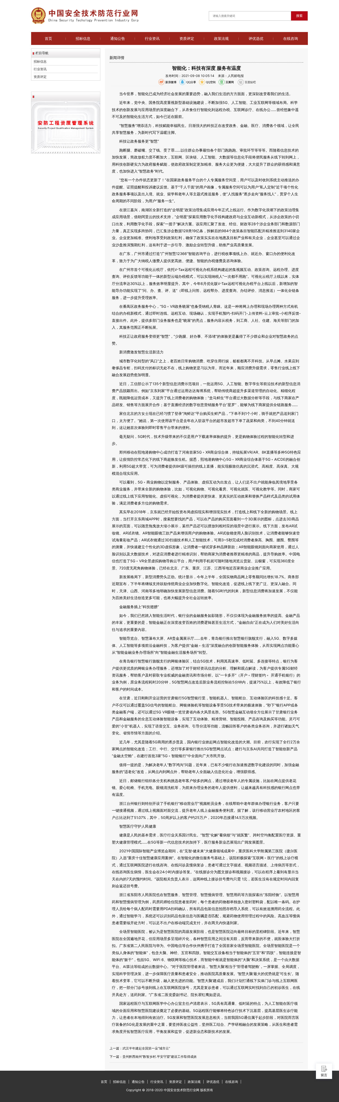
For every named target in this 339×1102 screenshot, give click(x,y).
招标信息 (83, 38)
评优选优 (256, 38)
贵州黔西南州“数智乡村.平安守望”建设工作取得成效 (159, 1056)
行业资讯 (152, 38)
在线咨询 (290, 38)
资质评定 (186, 38)
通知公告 (117, 38)
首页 (48, 38)
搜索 (299, 16)
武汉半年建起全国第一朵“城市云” (146, 1048)
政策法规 (221, 38)
